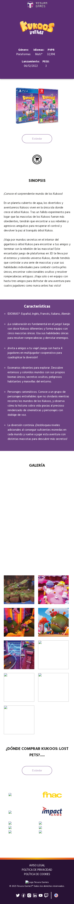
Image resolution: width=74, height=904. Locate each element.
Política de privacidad (37, 870)
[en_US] (56, 895)
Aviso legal (37, 865)
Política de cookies (37, 874)
